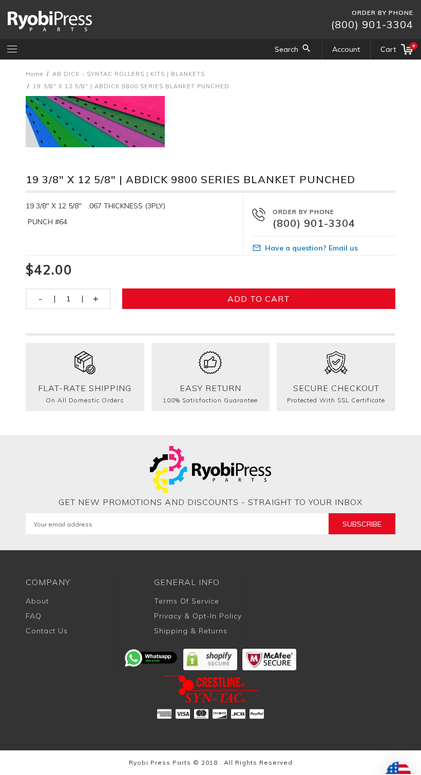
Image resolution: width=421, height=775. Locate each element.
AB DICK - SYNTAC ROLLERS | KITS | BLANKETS (128, 74)
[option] (210, 121)
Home (34, 74)
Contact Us (47, 630)
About (37, 601)
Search (286, 49)
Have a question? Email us (311, 248)
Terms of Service (186, 601)
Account (346, 49)
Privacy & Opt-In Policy (198, 616)
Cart (396, 48)
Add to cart (258, 299)
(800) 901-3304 (372, 24)
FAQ (34, 616)
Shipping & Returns (190, 630)
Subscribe (361, 524)
